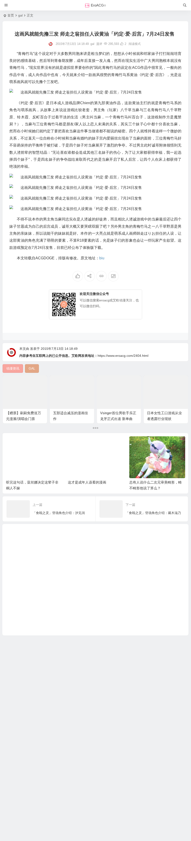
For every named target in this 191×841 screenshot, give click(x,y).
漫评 (99, 44)
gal (20, 15)
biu (101, 258)
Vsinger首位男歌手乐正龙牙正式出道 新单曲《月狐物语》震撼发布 (118, 419)
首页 (10, 15)
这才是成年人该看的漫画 (87, 482)
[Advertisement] (95, 579)
